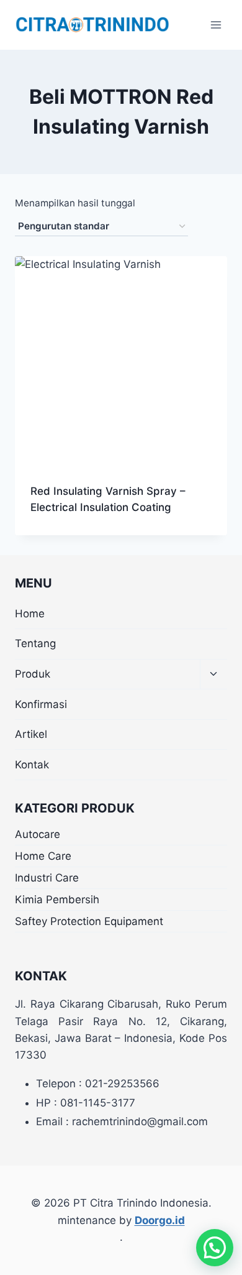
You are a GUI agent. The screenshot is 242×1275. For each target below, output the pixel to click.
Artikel (31, 734)
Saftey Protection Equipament (89, 921)
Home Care (43, 856)
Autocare (37, 834)
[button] (214, 1247)
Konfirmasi (41, 704)
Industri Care (47, 878)
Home (30, 613)
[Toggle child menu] (213, 675)
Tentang (35, 643)
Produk (32, 674)
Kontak (32, 764)
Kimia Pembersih (57, 899)
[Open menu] (215, 24)
